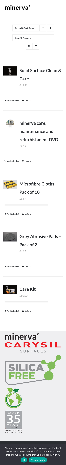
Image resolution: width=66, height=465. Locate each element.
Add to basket (13, 100)
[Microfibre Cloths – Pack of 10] (10, 184)
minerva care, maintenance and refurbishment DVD (38, 131)
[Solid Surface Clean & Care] (10, 71)
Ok (24, 460)
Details (28, 100)
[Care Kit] (10, 289)
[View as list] (35, 46)
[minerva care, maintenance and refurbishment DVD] (10, 123)
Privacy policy (37, 460)
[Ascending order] (50, 28)
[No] (61, 454)
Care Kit (27, 289)
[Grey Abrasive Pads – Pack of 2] (10, 236)
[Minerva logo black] (17, 6)
